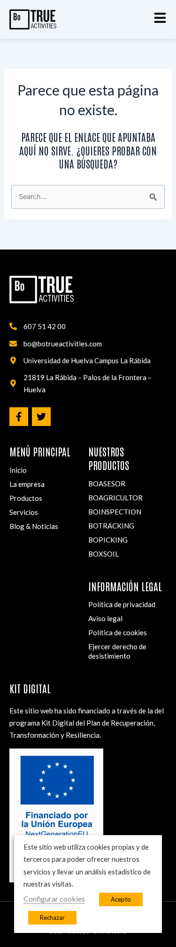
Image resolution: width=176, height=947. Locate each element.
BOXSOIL (103, 554)
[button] (160, 17)
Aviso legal (105, 618)
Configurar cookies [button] (54, 898)
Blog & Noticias (33, 526)
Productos (25, 498)
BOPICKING (108, 540)
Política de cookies (117, 632)
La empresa (27, 484)
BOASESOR (106, 483)
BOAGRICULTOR (115, 497)
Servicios (23, 512)
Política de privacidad (121, 604)
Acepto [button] (121, 899)
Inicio (18, 470)
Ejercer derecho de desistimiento (117, 651)
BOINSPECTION (114, 511)
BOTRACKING (111, 525)
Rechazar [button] (52, 917)
